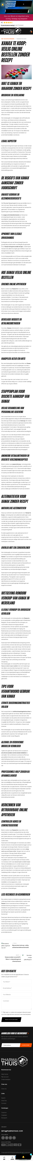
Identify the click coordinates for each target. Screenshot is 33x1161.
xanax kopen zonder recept (22, 862)
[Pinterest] (14, 1138)
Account (12, 1159)
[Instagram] (10, 1138)
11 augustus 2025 (21, 38)
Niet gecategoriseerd (7, 38)
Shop (4, 1159)
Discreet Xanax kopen (10, 203)
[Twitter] (6, 1138)
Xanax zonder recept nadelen (9, 666)
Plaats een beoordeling (7, 25)
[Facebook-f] (3, 1138)
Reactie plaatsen (11, 1019)
